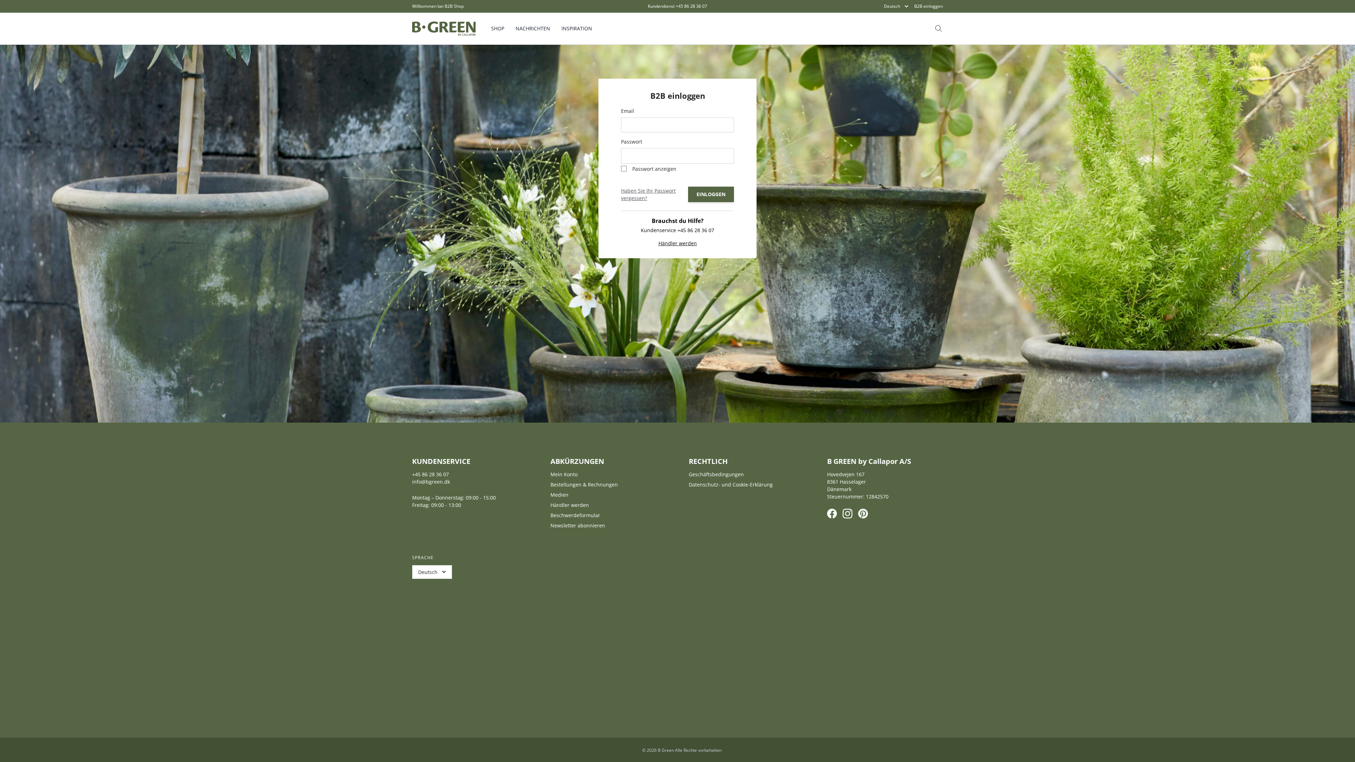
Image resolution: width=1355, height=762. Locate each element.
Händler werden (677, 243)
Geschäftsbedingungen (716, 474)
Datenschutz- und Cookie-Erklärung (731, 484)
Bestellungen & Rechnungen (584, 484)
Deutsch (892, 6)
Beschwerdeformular (575, 515)
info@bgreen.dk (431, 481)
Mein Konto (564, 474)
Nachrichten (533, 28)
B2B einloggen (928, 6)
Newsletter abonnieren (577, 525)
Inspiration (576, 28)
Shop (497, 28)
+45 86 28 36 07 (691, 6)
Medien (559, 494)
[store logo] (444, 29)
